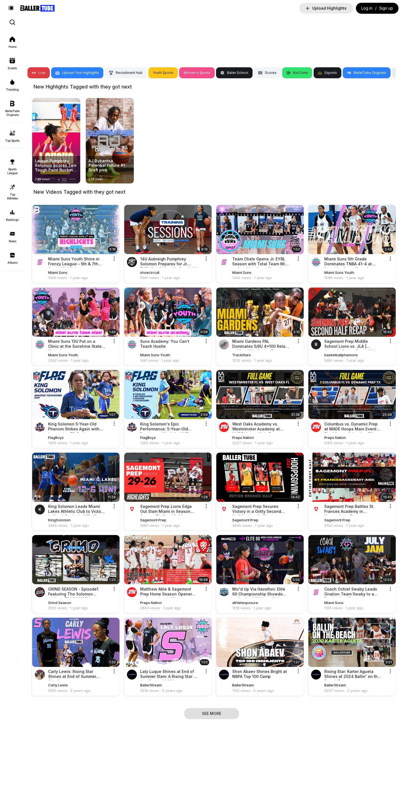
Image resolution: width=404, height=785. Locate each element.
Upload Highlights (329, 8)
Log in (366, 8)
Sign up (386, 8)
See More (211, 713)
